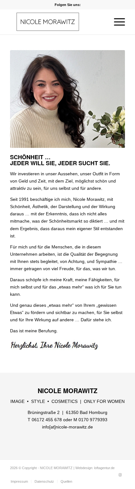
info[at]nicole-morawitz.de (67, 426)
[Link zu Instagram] (120, 475)
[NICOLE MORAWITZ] (56, 21)
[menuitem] (116, 21)
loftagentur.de (104, 468)
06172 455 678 (47, 419)
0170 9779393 (92, 419)
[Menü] (116, 21)
